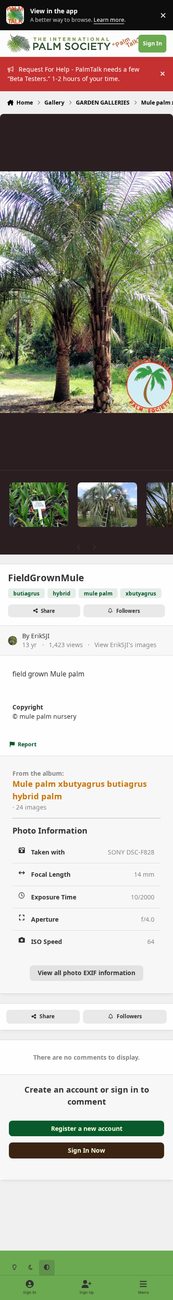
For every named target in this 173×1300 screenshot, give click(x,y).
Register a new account (86, 1128)
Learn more (17, 15)
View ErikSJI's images (125, 644)
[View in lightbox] (86, 292)
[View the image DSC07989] (107, 504)
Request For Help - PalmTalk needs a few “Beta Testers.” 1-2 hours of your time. (73, 74)
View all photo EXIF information (86, 972)
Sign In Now (86, 1150)
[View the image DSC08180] (38, 504)
